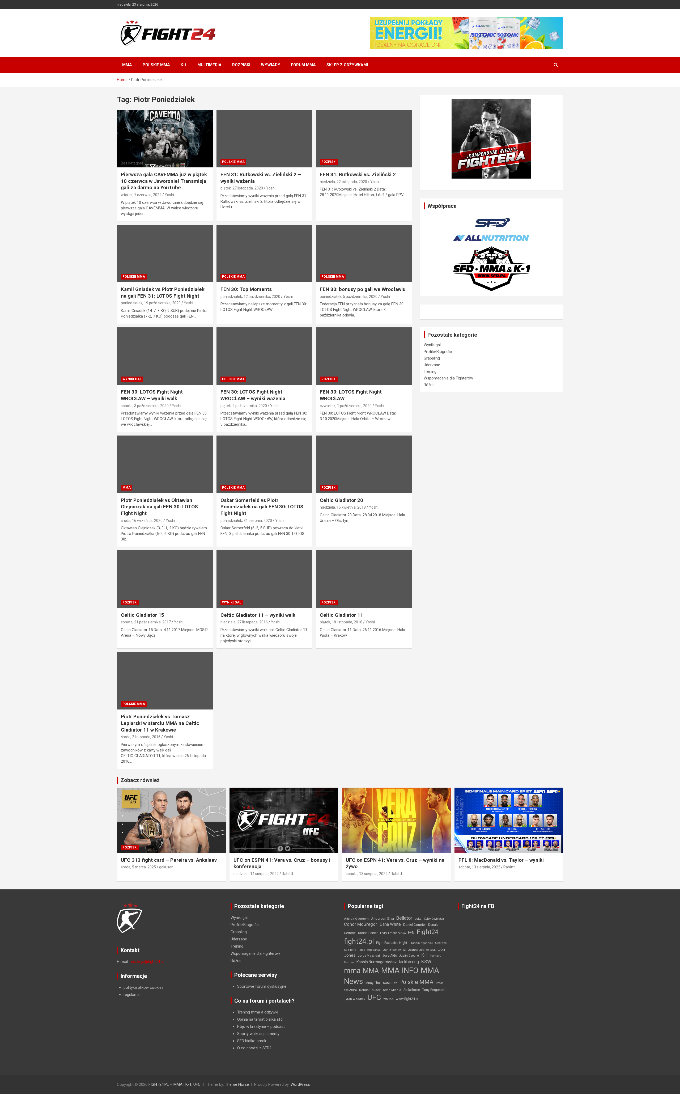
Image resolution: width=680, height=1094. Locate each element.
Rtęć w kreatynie (251, 1026)
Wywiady (270, 64)
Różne (429, 384)
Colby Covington (434, 918)
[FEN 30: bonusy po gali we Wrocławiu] (364, 253)
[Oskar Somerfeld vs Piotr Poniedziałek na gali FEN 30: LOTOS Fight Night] (264, 464)
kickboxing (409, 961)
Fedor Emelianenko (393, 933)
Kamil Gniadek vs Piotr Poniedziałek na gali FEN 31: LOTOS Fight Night (163, 292)
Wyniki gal (132, 379)
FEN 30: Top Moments (246, 289)
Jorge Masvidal (369, 955)
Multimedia (209, 64)
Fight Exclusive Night (391, 943)
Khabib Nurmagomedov (376, 962)
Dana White (390, 924)
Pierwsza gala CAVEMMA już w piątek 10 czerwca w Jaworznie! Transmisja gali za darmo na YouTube (164, 181)
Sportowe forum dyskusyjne (261, 986)
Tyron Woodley (354, 999)
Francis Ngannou (421, 943)
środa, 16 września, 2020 (142, 520)
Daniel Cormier (414, 925)
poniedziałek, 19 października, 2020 (151, 303)
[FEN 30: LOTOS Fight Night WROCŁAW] (364, 356)
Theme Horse (237, 1084)
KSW (426, 961)
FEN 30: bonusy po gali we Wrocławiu (363, 289)
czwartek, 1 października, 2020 (346, 406)
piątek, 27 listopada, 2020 (241, 188)
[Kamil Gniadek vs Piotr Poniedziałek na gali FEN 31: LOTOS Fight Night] (165, 253)
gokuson (166, 867)
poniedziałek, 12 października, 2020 (250, 296)
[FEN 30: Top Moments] (264, 253)
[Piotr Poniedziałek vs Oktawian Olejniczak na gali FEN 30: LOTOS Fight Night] (165, 464)
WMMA (388, 999)
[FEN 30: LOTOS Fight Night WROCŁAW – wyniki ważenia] (264, 356)
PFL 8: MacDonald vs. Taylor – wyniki (501, 860)
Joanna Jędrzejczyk (422, 950)
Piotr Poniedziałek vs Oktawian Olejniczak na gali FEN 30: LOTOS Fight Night (159, 506)
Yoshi (169, 195)
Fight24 (427, 932)
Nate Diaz (390, 983)
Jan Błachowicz (394, 950)
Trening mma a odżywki (257, 1012)
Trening (430, 371)
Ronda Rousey (370, 990)
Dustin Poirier (368, 933)
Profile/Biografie (438, 351)
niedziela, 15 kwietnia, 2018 (343, 507)
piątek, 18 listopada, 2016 (341, 622)
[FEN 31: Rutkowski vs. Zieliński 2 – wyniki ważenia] (264, 139)
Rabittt (287, 874)
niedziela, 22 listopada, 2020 (343, 182)
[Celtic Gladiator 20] (364, 464)
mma (352, 970)
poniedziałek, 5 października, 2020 (348, 296)
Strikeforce (411, 990)
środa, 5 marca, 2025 (138, 867)
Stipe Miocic (392, 990)
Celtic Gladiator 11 (341, 615)
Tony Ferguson (433, 990)
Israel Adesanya (370, 950)
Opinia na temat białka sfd (260, 1019)
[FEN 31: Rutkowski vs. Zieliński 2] (364, 139)
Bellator (404, 918)
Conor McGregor (360, 924)
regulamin (132, 994)
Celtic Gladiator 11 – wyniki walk (257, 615)
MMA (127, 64)
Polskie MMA (156, 64)
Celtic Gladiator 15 (142, 615)
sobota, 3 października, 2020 (145, 406)
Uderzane (432, 364)
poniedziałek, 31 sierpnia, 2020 (246, 520)
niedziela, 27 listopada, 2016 (244, 622)
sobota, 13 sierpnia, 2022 (367, 874)
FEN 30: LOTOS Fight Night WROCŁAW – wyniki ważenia (252, 395)
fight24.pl (359, 941)
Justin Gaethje (409, 955)
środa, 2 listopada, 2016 (140, 737)
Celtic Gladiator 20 (341, 500)
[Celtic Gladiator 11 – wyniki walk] (264, 579)
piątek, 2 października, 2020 (243, 406)
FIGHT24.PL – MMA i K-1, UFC (174, 1084)
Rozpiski (241, 64)
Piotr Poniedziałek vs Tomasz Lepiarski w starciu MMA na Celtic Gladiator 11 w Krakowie (160, 723)
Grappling (432, 358)
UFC (374, 997)
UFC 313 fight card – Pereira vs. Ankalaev (169, 860)
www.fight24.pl (407, 999)
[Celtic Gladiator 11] (364, 579)
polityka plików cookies (144, 987)
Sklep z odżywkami (347, 64)
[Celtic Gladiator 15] (165, 579)
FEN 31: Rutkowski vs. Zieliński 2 (358, 174)
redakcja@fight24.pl (147, 961)
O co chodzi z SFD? (254, 1048)
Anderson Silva (382, 918)
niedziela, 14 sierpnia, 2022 (256, 874)
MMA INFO (399, 970)
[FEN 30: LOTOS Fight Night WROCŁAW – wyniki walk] (165, 356)
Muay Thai (373, 983)
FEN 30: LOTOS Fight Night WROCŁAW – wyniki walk (152, 395)
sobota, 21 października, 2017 (146, 622)
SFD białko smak (251, 1040)
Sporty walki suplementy (258, 1033)
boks (418, 918)
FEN (411, 933)
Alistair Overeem (356, 918)
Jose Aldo (389, 955)
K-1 (184, 64)
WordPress (300, 1084)
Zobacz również (140, 780)
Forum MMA (303, 64)
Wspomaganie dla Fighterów (448, 378)
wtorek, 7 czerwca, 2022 (141, 195)
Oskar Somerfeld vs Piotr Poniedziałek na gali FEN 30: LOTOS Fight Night (261, 506)
